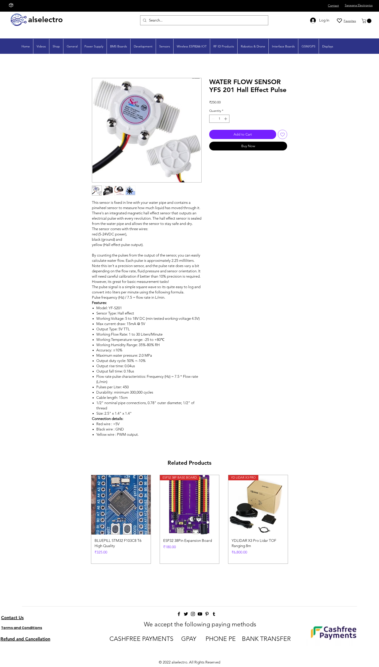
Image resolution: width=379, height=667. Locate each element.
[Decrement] (212, 119)
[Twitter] (186, 614)
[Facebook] (179, 614)
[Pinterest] (207, 614)
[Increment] (226, 119)
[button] (367, 21)
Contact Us (12, 617)
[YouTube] (200, 614)
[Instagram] (193, 614)
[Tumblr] (214, 614)
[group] (189, 519)
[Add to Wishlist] (282, 134)
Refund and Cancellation (25, 639)
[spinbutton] (219, 119)
